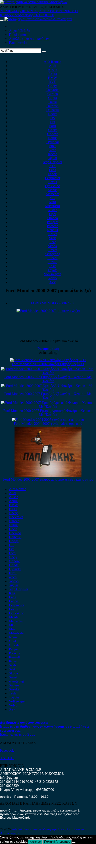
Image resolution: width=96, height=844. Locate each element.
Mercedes (52, 194)
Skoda (52, 246)
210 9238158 (49, 11)
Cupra (52, 98)
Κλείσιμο (35, 841)
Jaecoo (52, 154)
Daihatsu (52, 110)
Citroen (52, 94)
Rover (52, 234)
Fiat (52, 122)
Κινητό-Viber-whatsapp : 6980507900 (27, 15)
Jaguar (52, 158)
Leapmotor (52, 178)
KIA (52, 166)
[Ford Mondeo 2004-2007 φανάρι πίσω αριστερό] (48, 419)
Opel (52, 214)
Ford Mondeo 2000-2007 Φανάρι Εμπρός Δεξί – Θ (48, 364)
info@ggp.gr (9, 777)
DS (52, 118)
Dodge (52, 114)
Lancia (52, 174)
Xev (53, 282)
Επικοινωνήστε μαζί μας (17, 734)
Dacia (52, 102)
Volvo (52, 278)
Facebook (7, 750)
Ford (52, 126)
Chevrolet (52, 90)
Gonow (52, 134)
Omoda (52, 218)
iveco (52, 150)
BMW (52, 78)
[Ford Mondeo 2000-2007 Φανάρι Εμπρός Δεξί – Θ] (48, 360)
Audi (52, 66)
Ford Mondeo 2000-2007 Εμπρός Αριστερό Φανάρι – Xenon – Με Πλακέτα (48, 413)
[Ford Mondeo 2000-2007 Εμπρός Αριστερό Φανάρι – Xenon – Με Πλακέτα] (48, 407)
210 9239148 (29, 11)
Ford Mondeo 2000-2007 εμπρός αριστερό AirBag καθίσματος (48, 479)
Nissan (52, 210)
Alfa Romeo (52, 62)
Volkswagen (52, 274)
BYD (52, 82)
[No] (73, 842)
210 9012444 (9, 11)
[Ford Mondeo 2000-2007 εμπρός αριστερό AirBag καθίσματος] (48, 475)
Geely (52, 130)
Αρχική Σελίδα (19, 30)
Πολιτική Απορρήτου (57, 841)
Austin (52, 70)
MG (52, 198)
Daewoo (52, 106)
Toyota (52, 270)
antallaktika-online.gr (27, 829)
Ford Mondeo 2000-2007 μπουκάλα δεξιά (48, 290)
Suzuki (52, 262)
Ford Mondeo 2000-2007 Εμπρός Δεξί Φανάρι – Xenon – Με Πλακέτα (48, 379)
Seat (53, 242)
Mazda (52, 190)
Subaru (53, 258)
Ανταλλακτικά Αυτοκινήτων (29, 38)
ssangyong (52, 254)
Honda (52, 138)
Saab (52, 238)
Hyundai (52, 142)
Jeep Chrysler (52, 162)
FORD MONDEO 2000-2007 (52, 303)
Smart (52, 250)
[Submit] (44, 51)
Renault (52, 230)
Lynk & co (52, 186)
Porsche (52, 226)
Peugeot (52, 222)
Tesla (52, 266)
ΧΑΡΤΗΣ (7, 758)
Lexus (52, 182)
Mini (52, 202)
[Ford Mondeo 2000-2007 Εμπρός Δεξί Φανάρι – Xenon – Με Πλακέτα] (48, 373)
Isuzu (52, 146)
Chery (52, 86)
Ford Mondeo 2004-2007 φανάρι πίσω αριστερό (48, 423)
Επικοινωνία (18, 43)
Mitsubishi (52, 206)
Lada (52, 170)
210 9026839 (68, 11)
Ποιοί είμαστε (19, 34)
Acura (52, 74)
